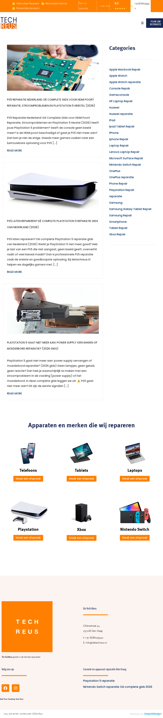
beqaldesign (152, 714)
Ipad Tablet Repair (122, 126)
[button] (142, 23)
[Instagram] (15, 688)
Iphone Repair (118, 139)
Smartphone (118, 222)
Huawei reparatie (121, 114)
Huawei (114, 107)
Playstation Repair (121, 190)
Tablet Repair (118, 228)
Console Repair (119, 88)
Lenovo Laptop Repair (124, 152)
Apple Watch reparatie (125, 82)
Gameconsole (119, 95)
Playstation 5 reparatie (99, 681)
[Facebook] (5, 688)
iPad (112, 120)
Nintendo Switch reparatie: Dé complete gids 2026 (117, 687)
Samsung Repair (120, 215)
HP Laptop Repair (121, 101)
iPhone (114, 133)
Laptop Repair (119, 145)
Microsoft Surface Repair (126, 158)
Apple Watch (118, 76)
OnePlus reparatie (121, 177)
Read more (14, 150)
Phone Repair (118, 184)
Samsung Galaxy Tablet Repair (130, 209)
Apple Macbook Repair (124, 69)
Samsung (115, 203)
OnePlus (114, 171)
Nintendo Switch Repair (125, 165)
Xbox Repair (117, 234)
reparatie (115, 196)
